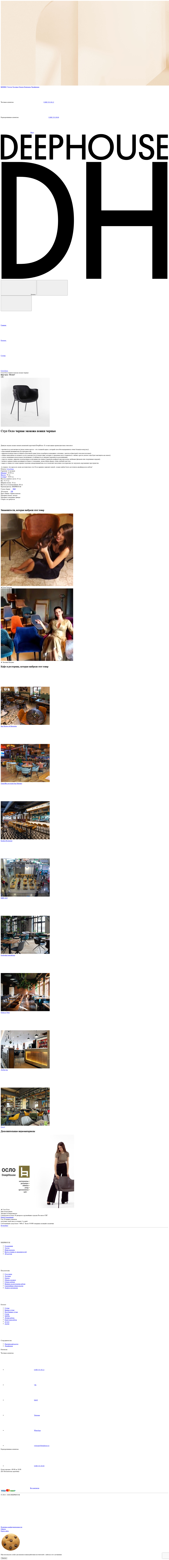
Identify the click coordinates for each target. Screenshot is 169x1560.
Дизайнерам (35, 87)
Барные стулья (9, 1310)
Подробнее (4, 1225)
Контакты (27, 87)
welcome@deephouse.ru (41, 1446)
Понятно (4, 1558)
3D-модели (8, 1254)
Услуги (9, 87)
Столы (7, 1314)
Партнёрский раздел (11, 1344)
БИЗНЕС (4, 87)
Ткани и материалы (11, 1288)
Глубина (3, 477)
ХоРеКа (7, 1316)
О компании (9, 1246)
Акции (7, 1324)
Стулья (7, 1308)
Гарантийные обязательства (14, 1286)
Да (2, 376)
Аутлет (7, 1322)
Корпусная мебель (11, 1320)
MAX (36, 1400)
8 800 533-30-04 (54, 117)
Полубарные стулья (11, 1312)
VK (35, 1385)
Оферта (3, 1529)
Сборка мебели (10, 1282)
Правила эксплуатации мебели (15, 1284)
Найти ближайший (7, 1217)
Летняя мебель (9, 1318)
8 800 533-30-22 (49, 102)
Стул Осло (10, 469)
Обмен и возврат (10, 1280)
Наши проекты (10, 1250)
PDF (14, 489)
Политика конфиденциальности (11, 1527)
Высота (3, 475)
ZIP (12, 491)
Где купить (8, 1274)
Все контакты (34, 1488)
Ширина (3, 473)
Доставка (15, 87)
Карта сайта (5, 1531)
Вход (32, 132)
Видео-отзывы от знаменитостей (16, 1252)
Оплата (21, 87)
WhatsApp (37, 1430)
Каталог (33, 294)
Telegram (37, 1415)
